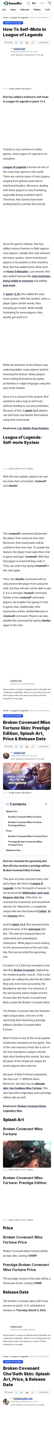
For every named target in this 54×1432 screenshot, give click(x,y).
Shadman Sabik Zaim (23, 1398)
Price (9, 830)
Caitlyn (42, 911)
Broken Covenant (24, 970)
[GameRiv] (12, 3)
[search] (28, 3)
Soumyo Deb (19, 49)
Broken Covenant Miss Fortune (24, 816)
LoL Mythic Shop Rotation (33, 428)
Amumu (13, 915)
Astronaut (34, 929)
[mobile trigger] (48, 3)
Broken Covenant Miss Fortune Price (28, 836)
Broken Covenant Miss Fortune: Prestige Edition (25, 824)
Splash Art (11, 811)
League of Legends (13, 23)
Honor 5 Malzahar (17, 271)
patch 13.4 (31, 410)
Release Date (13, 850)
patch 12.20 (13, 294)
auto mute (9, 285)
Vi (49, 911)
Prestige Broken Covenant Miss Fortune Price (25, 843)
